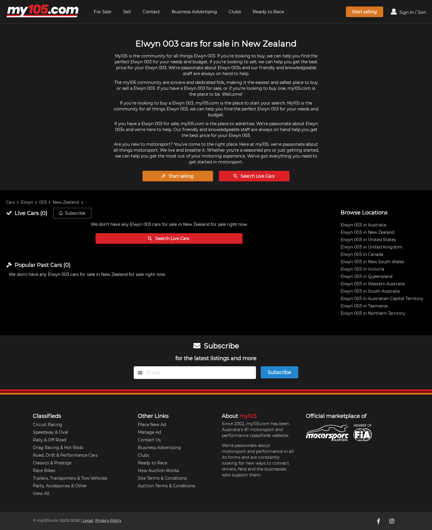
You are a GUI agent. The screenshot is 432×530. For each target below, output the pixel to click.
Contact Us (149, 440)
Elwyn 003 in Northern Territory (373, 313)
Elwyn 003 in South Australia (370, 291)
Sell (127, 11)
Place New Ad (152, 424)
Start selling (364, 11)
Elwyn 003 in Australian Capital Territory (382, 298)
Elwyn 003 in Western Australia (373, 283)
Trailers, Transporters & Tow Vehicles (70, 478)
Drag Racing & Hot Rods (58, 447)
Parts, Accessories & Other (60, 485)
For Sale (102, 11)
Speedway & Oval (50, 432)
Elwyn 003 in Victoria (362, 269)
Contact (151, 11)
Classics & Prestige (52, 463)
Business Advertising (194, 11)
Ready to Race (268, 11)
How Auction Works (158, 470)
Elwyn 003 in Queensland (366, 276)
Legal (88, 520)
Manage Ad (149, 432)
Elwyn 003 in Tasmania (364, 306)
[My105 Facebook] (379, 521)
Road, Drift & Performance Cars (65, 455)
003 (43, 202)
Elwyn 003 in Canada (362, 254)
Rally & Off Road (49, 440)
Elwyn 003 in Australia (363, 225)
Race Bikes (44, 470)
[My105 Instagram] (392, 521)
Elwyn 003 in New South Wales (372, 261)
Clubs (235, 11)
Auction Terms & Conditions (166, 485)
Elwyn (27, 202)
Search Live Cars (257, 176)
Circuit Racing (47, 424)
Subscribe (75, 213)
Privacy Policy (108, 520)
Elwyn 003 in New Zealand (367, 232)
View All (41, 493)
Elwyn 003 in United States (368, 239)
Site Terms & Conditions (162, 478)
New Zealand (66, 202)
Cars (10, 202)
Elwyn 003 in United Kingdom (371, 247)
